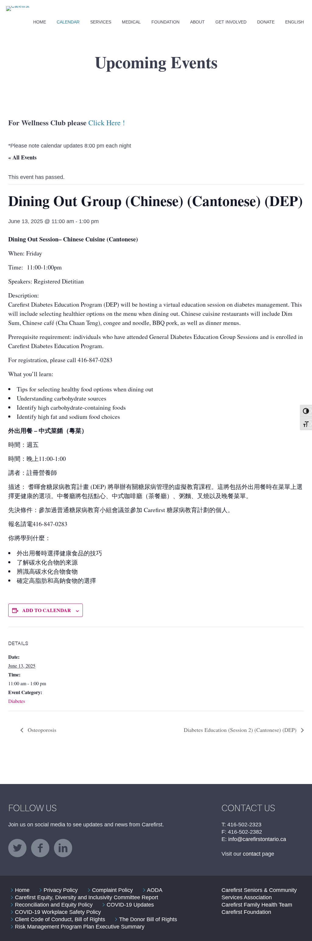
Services (100, 22)
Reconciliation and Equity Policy (54, 905)
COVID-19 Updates (130, 905)
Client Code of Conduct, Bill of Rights (60, 919)
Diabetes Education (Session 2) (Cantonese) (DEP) (241, 729)
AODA (154, 890)
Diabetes (16, 701)
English (294, 22)
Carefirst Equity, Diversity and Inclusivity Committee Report (86, 897)
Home (39, 22)
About (197, 22)
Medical (131, 22)
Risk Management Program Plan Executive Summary (79, 927)
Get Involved (230, 22)
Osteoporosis (41, 729)
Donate (266, 22)
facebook (40, 848)
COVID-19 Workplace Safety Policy (58, 912)
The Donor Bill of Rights (148, 919)
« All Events (22, 157)
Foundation (165, 22)
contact (252, 854)
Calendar (68, 22)
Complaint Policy (112, 890)
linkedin (63, 848)
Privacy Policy (61, 890)
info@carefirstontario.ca (257, 839)
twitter (17, 848)
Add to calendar (46, 610)
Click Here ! (106, 122)
